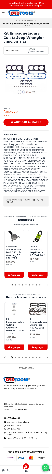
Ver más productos (24, 225)
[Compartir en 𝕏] (37, 200)
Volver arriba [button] (27, 368)
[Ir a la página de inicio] (3, 470)
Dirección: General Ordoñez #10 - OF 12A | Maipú (27, 434)
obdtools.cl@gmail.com (18, 422)
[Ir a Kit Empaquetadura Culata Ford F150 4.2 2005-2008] (38, 308)
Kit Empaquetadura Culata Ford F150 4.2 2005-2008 (39, 325)
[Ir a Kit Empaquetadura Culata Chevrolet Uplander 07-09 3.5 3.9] (14, 308)
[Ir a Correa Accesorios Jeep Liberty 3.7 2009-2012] (38, 236)
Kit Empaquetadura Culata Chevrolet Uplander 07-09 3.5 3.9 (15, 326)
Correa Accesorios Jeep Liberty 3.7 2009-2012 (37, 251)
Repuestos (28, 20)
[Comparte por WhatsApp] (41, 200)
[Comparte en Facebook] (33, 200)
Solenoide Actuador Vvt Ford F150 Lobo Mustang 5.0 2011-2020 (14, 252)
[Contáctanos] (48, 470)
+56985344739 (14, 425)
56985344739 (13, 429)
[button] (11, 202)
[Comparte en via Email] (7, 202)
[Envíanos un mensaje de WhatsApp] (45, 467)
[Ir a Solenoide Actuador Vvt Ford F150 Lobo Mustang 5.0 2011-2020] (14, 236)
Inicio (18, 20)
